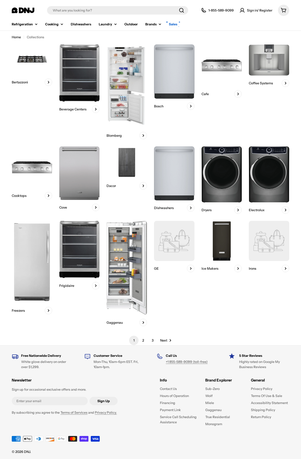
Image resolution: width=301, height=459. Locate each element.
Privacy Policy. (106, 412)
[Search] (181, 10)
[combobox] (117, 10)
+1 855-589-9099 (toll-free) (187, 362)
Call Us (171, 356)
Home (16, 37)
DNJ (27, 452)
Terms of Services (73, 412)
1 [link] (134, 340)
